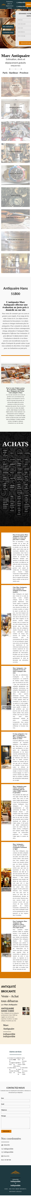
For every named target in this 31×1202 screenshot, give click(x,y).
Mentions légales (15, 1191)
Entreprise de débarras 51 (16, 162)
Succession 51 (15, 272)
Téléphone (4, 1110)
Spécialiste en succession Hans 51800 (22, 1071)
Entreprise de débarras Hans (14, 1065)
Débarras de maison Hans (10, 1070)
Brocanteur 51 (15, 140)
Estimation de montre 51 (15, 184)
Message (3, 1116)
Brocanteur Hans (14, 1058)
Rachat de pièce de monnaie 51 (15, 249)
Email (2, 1104)
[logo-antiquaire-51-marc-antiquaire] (3, 4)
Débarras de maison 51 (16, 118)
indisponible (21, 2)
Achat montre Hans (18, 1064)
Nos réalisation (8, 26)
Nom (2, 1098)
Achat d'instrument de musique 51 (15, 227)
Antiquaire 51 (15, 96)
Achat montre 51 (15, 206)
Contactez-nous (8, 32)
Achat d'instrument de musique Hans (10, 1061)
